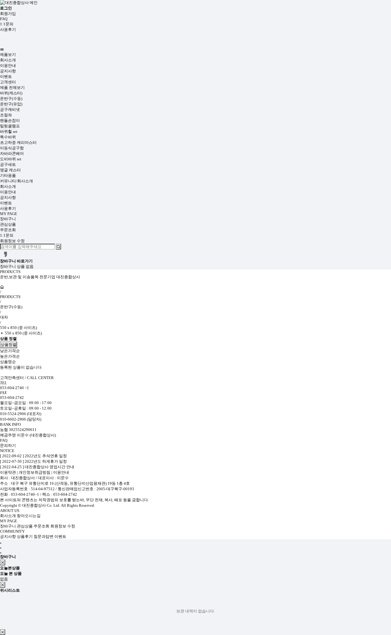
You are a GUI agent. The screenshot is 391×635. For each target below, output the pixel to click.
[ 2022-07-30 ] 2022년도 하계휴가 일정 (33, 461)
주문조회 (8, 230)
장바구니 (8, 219)
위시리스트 (10, 590)
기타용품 (8, 175)
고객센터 (8, 82)
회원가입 (8, 13)
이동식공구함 (12, 148)
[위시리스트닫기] (2, 632)
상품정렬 (8, 344)
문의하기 (8, 445)
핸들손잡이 (10, 120)
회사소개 (8, 60)
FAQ (3, 18)
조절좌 (6, 115)
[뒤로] (2, 333)
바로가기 (25, 261)
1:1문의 (6, 24)
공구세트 (8, 164)
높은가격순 (10, 356)
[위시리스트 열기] (0, 552)
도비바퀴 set (10, 159)
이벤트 (6, 76)
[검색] (58, 247)
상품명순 (8, 361)
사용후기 (8, 29)
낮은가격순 (10, 351)
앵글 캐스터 (10, 170)
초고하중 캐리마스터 (18, 142)
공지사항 (8, 71)
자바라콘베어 (12, 153)
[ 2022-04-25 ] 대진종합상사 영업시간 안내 (37, 467)
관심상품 (8, 224)
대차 (4, 317)
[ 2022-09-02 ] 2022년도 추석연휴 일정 (33, 456)
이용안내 (8, 65)
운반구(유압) (11, 104)
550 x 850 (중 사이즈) (18, 327)
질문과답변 (44, 536)
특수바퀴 (8, 137)
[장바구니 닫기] (2, 562)
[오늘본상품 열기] (0, 548)
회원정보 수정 (12, 241)
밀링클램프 (10, 126)
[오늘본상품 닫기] (2, 585)
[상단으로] (0, 543)
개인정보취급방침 (34, 472)
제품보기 (8, 54)
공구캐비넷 (10, 109)
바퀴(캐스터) (11, 93)
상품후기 (25, 536)
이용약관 (8, 472)
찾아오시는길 (29, 515)
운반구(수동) (11, 98)
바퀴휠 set (8, 131)
